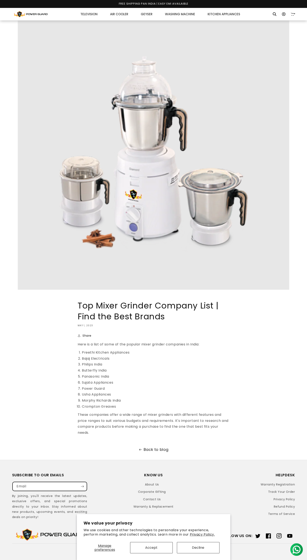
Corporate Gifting (152, 492)
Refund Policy (284, 506)
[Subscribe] (82, 486)
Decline (198, 547)
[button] (274, 14)
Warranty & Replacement (153, 506)
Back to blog (156, 449)
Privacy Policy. (202, 534)
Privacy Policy (284, 499)
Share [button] (86, 336)
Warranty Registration (278, 484)
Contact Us (152, 499)
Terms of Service (281, 514)
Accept (151, 547)
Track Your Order (281, 492)
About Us (152, 484)
